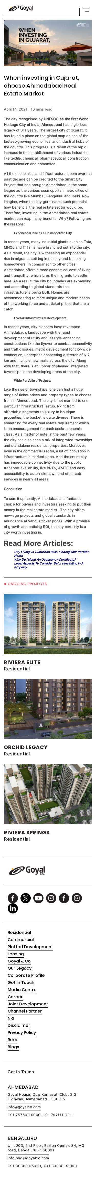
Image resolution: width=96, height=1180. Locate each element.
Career (15, 997)
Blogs (13, 1047)
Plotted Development (30, 947)
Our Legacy (19, 968)
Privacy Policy (22, 1032)
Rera (12, 1040)
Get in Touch (21, 982)
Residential (19, 932)
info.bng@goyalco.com (28, 1158)
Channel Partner (25, 1011)
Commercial (21, 940)
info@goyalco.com (24, 1107)
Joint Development (28, 1004)
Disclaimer (19, 1025)
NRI (11, 1018)
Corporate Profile (26, 975)
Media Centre (22, 990)
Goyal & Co (19, 961)
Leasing (16, 954)
